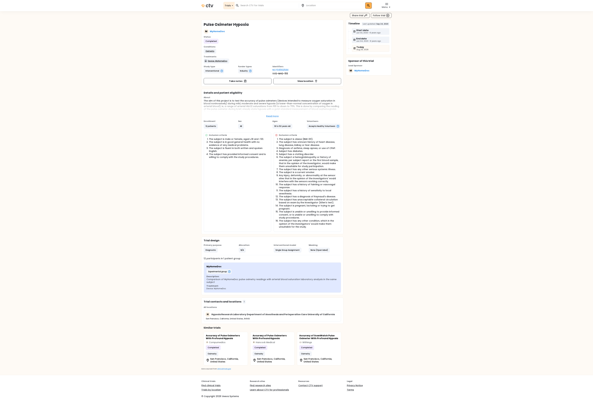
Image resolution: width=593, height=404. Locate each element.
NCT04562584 (280, 69)
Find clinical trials (211, 385)
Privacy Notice (355, 385)
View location (305, 81)
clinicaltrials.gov (224, 369)
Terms (350, 389)
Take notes (235, 81)
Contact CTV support (310, 385)
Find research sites (260, 385)
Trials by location (211, 389)
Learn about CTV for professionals (269, 389)
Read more (272, 116)
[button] (210, 51)
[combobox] (268, 5)
